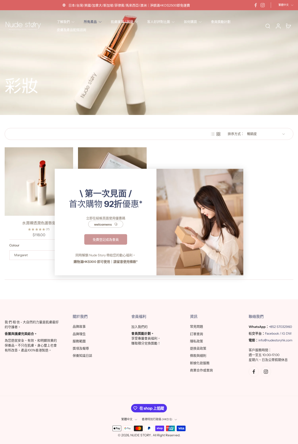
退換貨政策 (198, 348)
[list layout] (213, 134)
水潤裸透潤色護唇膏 (39, 223)
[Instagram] (262, 5)
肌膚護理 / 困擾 (122, 22)
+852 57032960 (280, 327)
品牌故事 (79, 327)
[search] (268, 25)
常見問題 (196, 327)
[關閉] (236, 175)
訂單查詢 (196, 334)
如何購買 (190, 22)
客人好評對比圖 (158, 22)
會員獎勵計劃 (220, 22)
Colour (14, 245)
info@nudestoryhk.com (275, 340)
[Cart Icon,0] (288, 26)
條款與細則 (198, 356)
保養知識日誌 (82, 356)
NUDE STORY (140, 435)
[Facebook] (255, 5)
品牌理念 (79, 334)
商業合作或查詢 (201, 370)
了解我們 (63, 22)
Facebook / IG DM (278, 334)
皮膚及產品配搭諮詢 (71, 30)
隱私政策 (196, 341)
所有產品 (90, 22)
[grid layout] (218, 134)
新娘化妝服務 (200, 363)
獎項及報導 (81, 348)
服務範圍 (79, 341)
